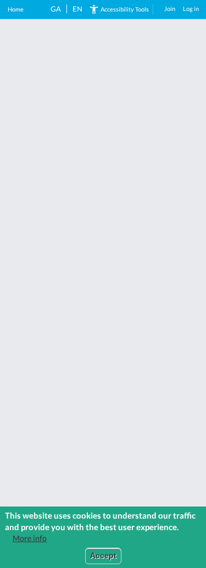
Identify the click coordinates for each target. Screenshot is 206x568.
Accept (103, 556)
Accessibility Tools (125, 9)
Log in (191, 8)
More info (30, 538)
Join (169, 8)
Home (16, 9)
